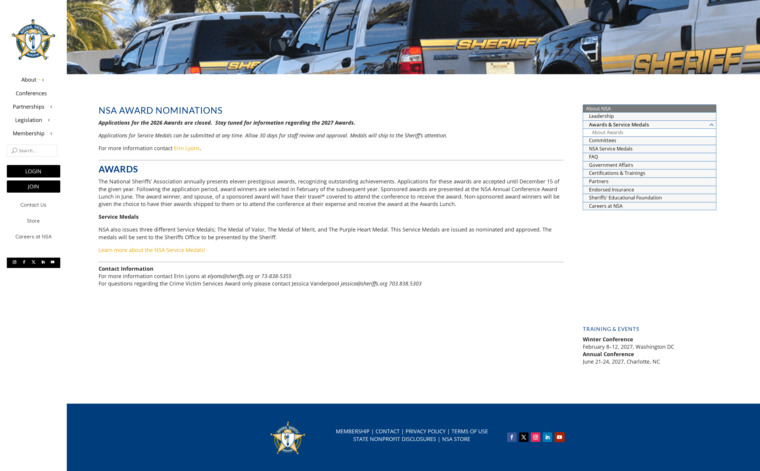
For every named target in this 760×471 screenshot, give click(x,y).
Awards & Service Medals (619, 124)
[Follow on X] (33, 262)
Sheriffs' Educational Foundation (625, 197)
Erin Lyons (187, 148)
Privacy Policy (426, 431)
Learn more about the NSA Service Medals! (152, 249)
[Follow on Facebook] (24, 262)
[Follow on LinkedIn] (43, 262)
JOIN (33, 186)
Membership (353, 431)
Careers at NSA (33, 236)
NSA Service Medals (611, 148)
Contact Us (33, 205)
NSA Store (456, 439)
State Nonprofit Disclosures (394, 439)
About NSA (598, 108)
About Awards (607, 132)
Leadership (601, 116)
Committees (602, 140)
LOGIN (33, 171)
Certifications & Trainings (617, 173)
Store (33, 221)
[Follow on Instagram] (14, 262)
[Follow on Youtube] (52, 262)
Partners (599, 181)
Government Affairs (611, 165)
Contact (388, 431)
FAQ (593, 156)
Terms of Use (470, 431)
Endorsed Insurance (611, 189)
